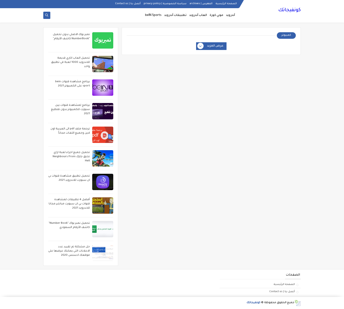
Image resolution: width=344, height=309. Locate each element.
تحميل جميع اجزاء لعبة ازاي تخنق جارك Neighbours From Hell (71, 157)
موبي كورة (216, 15)
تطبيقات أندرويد (175, 15)
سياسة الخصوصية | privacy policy (165, 3)
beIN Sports (153, 15)
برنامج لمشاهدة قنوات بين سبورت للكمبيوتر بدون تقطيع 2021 (70, 109)
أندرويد (230, 15)
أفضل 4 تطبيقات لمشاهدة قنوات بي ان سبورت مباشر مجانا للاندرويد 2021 (69, 204)
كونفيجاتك (289, 10)
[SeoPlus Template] (297, 303)
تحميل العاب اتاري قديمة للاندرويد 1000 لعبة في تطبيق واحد (70, 62)
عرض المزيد (215, 46)
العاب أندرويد (198, 15)
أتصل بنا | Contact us (128, 3)
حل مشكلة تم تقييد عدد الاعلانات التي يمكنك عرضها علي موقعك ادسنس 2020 (69, 251)
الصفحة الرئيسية (226, 3)
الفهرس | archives (201, 3)
